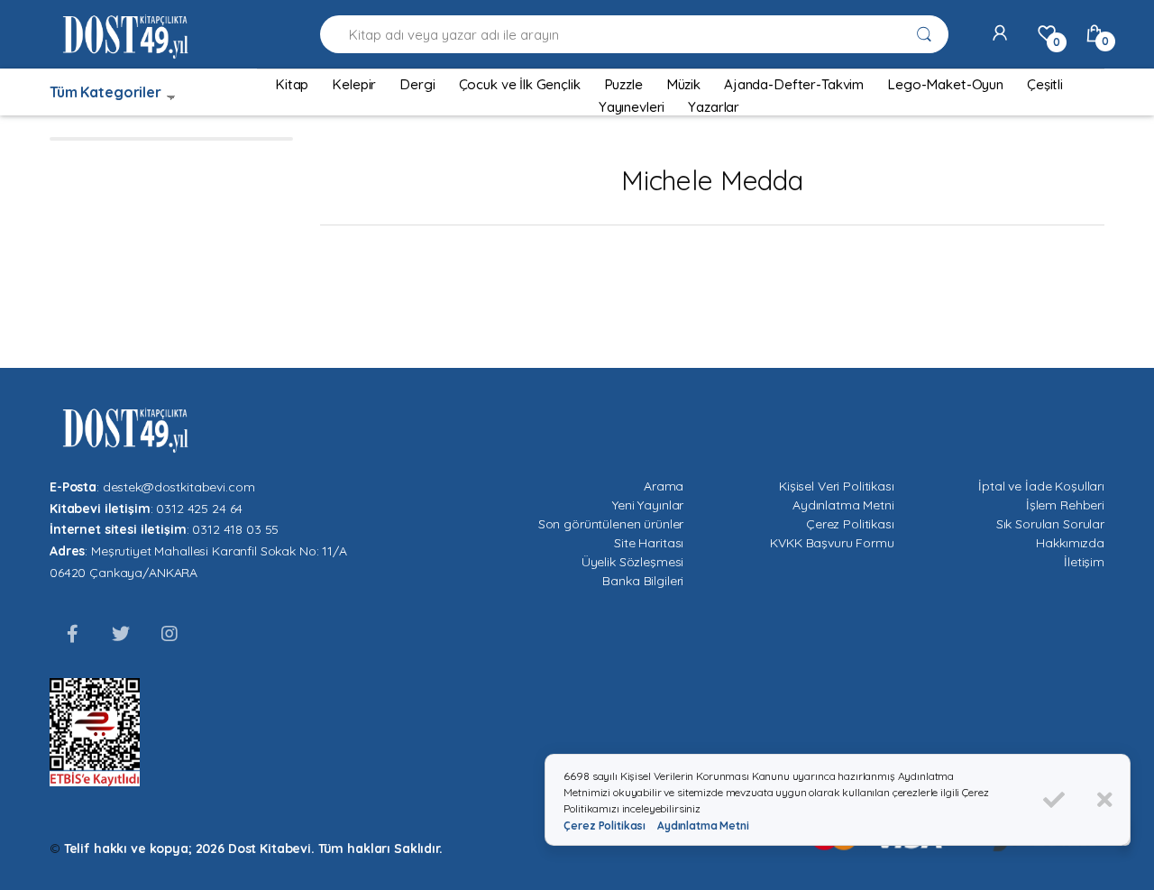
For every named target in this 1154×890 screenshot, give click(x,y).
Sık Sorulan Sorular (1050, 524)
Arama (663, 486)
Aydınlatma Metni (843, 505)
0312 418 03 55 (235, 529)
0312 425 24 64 (199, 508)
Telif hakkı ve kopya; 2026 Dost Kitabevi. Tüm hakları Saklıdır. (253, 848)
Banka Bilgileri (642, 581)
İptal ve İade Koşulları (1041, 486)
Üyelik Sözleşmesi (633, 562)
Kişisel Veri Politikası (836, 486)
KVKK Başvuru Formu (831, 543)
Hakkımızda (1070, 543)
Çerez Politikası (850, 524)
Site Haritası (648, 543)
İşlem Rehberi (1065, 505)
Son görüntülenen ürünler (611, 524)
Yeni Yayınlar (647, 505)
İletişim (1084, 562)
